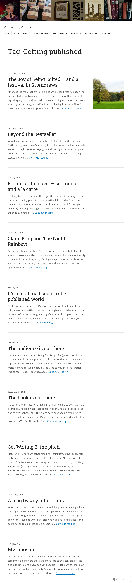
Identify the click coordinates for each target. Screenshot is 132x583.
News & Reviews (40, 33)
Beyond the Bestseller (32, 134)
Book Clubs (107, 33)
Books (26, 33)
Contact (74, 33)
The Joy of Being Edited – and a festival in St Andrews (43, 82)
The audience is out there (36, 348)
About (16, 33)
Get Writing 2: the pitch (34, 447)
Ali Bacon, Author (18, 27)
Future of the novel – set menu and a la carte (42, 186)
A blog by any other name (36, 500)
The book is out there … (33, 397)
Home (6, 33)
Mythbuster (21, 549)
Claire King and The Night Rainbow (37, 241)
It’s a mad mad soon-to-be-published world (38, 296)
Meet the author (59, 33)
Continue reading (71, 108)
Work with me (91, 33)
